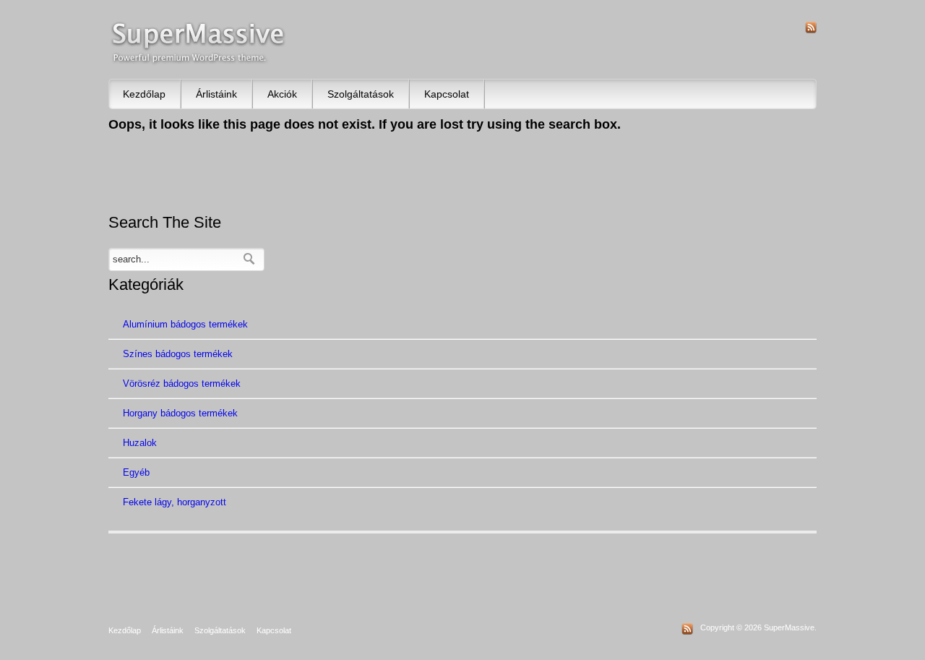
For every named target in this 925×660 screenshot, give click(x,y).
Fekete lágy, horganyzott (174, 502)
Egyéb (136, 472)
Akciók (282, 94)
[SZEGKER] (198, 43)
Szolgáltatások (360, 94)
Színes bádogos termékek (178, 353)
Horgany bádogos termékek (180, 413)
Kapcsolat (446, 94)
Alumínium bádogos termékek (185, 324)
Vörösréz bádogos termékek (182, 383)
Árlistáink (216, 94)
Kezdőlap (144, 94)
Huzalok (140, 442)
